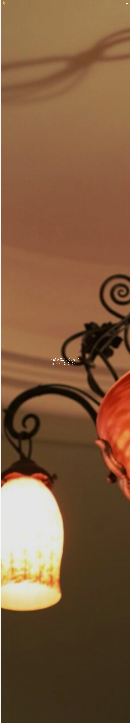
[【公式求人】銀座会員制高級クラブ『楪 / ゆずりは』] (4, 3)
